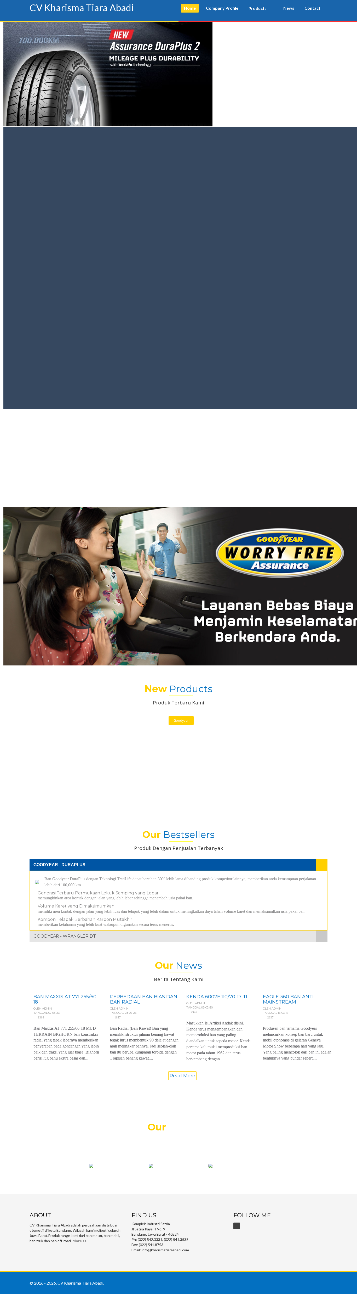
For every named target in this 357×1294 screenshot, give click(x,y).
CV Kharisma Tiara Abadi (82, 7)
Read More (182, 1076)
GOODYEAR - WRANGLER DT (64, 936)
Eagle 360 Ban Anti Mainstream (288, 999)
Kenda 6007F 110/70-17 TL (217, 997)
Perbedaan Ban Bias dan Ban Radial (143, 999)
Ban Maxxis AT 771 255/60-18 (65, 999)
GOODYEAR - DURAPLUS (59, 864)
